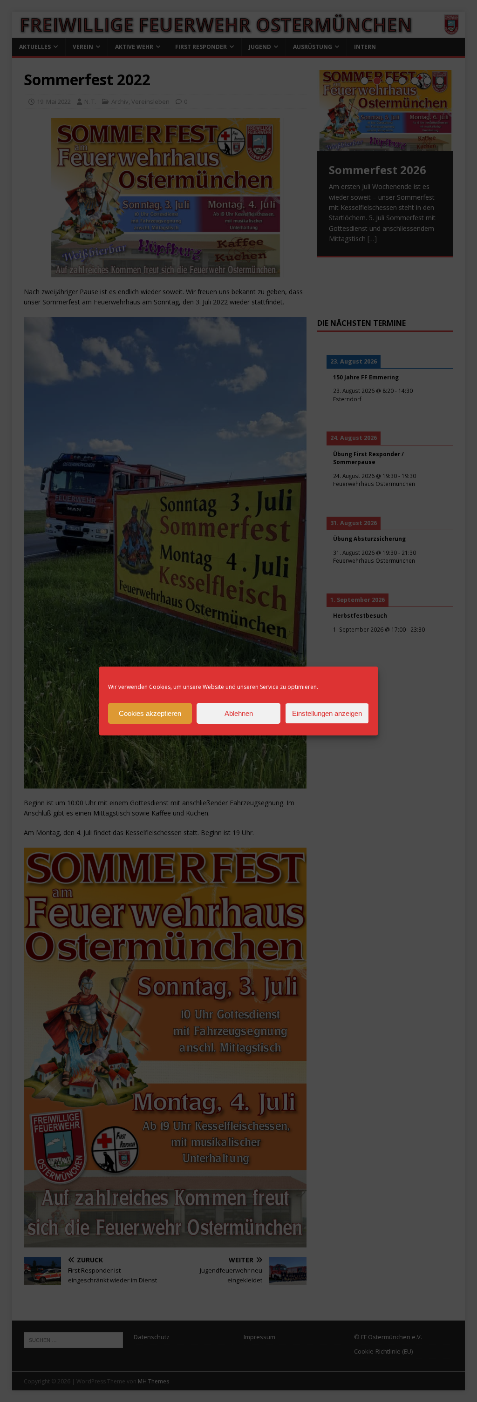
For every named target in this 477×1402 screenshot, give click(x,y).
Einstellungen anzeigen (327, 713)
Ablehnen (239, 713)
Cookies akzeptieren (150, 713)
